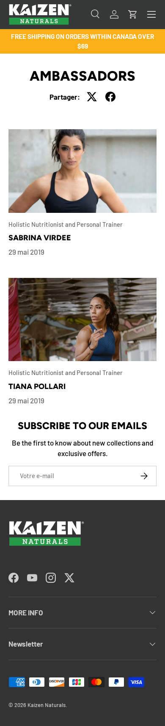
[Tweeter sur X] (91, 96)
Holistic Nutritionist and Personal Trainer (65, 224)
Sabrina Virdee (39, 237)
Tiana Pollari (37, 386)
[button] (133, 14)
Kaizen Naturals (47, 705)
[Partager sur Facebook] (110, 96)
